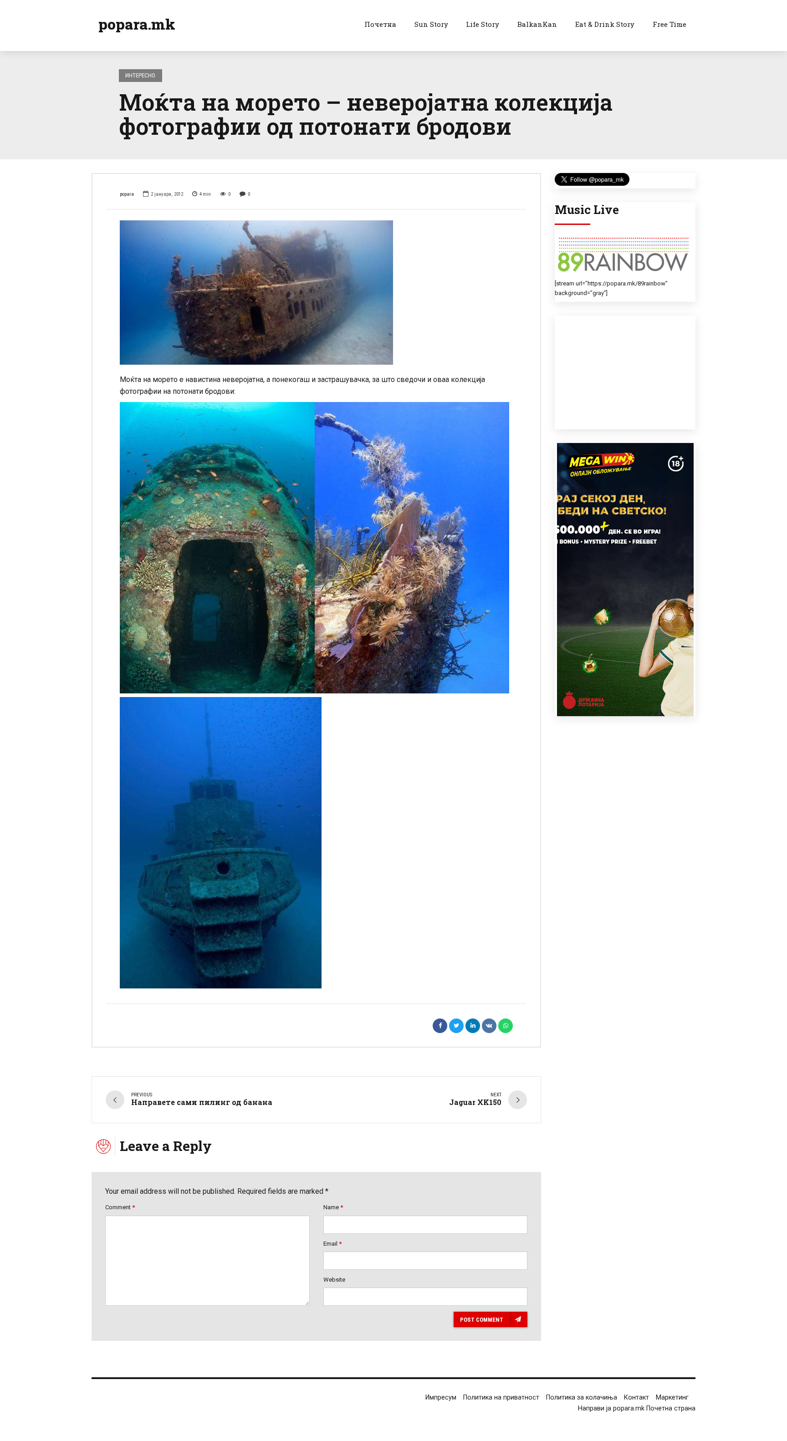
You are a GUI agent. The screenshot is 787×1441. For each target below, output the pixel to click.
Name (333, 1207)
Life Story (482, 24)
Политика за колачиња (581, 1397)
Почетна (380, 24)
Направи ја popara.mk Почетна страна (636, 1408)
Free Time (669, 24)
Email (332, 1243)
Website (334, 1279)
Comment (120, 1207)
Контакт (636, 1397)
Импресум (440, 1397)
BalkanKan (537, 24)
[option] (316, 292)
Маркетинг (672, 1397)
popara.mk (136, 24)
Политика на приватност (501, 1397)
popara (127, 194)
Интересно (140, 75)
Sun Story (431, 24)
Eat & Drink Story (604, 24)
